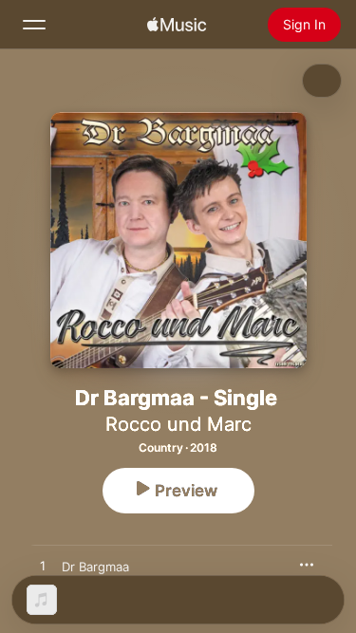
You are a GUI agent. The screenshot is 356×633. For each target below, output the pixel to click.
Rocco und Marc (178, 424)
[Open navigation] (34, 25)
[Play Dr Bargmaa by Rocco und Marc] (43, 566)
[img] (176, 24)
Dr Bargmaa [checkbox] (95, 566)
